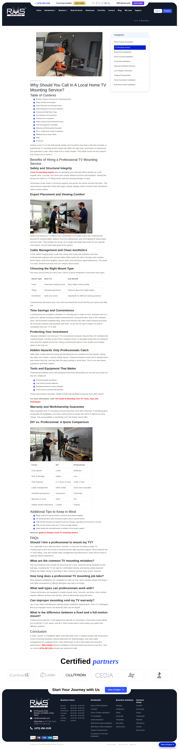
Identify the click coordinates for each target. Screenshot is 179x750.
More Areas (140, 730)
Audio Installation (97, 720)
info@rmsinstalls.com (42, 718)
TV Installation (96, 716)
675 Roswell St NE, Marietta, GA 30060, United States (44, 713)
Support (138, 10)
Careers (111, 10)
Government (120, 727)
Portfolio (101, 10)
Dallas (138, 712)
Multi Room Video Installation (101, 727)
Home (38, 10)
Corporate (119, 716)
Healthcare (120, 709)
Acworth (139, 705)
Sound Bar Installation (122, 61)
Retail (118, 712)
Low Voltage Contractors (123, 71)
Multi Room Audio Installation (124, 85)
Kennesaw (140, 709)
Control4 (94, 709)
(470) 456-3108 (43, 3)
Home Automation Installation (125, 80)
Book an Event (76, 10)
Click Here (38, 721)
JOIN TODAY (138, 3)
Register (167, 11)
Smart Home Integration (122, 52)
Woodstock (140, 723)
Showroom (90, 10)
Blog (120, 10)
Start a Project (114, 690)
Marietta (139, 720)
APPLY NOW (79, 3)
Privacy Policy (111, 744)
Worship (119, 705)
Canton (139, 727)
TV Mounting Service (122, 47)
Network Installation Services (124, 66)
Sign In (158, 11)
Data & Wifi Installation (99, 705)
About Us (133, 744)
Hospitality (120, 720)
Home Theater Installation (123, 42)
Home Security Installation (123, 57)
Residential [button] (49, 10)
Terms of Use (123, 744)
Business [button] (62, 10)
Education (119, 723)
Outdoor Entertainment (122, 75)
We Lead (128, 10)
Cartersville (140, 716)
